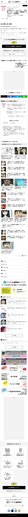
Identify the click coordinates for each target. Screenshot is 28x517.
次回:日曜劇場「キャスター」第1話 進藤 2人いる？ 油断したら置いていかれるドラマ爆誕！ (20, 65)
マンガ (4, 273)
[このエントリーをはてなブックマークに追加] (16, 511)
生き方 (4, 261)
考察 (7, 18)
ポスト (25, 5)
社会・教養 (5, 267)
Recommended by (19, 255)
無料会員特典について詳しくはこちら (14, 490)
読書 (4, 270)
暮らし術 (5, 264)
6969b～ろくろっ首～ (14, 120)
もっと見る (14, 335)
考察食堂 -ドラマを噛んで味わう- (13, 7)
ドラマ (3, 18)
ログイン (14, 54)
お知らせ (5, 276)
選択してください (20, 116)
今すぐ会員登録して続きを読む (15, 46)
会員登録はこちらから (15, 487)
